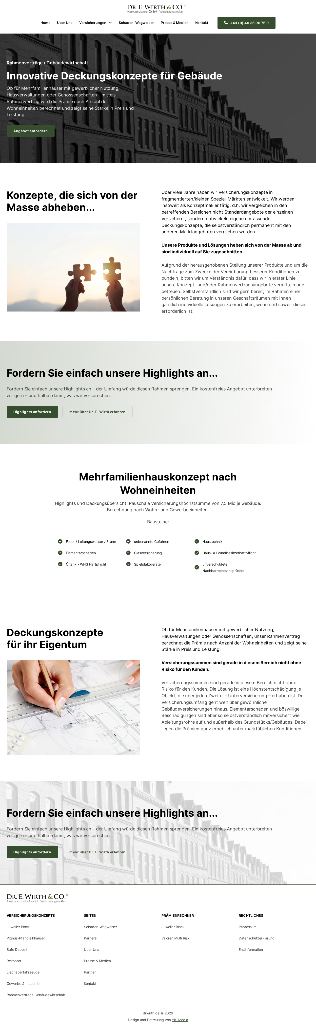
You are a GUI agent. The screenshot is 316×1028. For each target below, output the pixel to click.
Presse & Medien (175, 22)
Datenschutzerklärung (257, 938)
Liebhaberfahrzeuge (23, 972)
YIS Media (180, 1020)
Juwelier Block (18, 927)
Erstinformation (251, 949)
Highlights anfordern (32, 412)
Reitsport (14, 961)
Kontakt (201, 22)
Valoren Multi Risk (175, 938)
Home (45, 22)
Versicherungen (92, 22)
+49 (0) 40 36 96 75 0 (249, 23)
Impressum (248, 927)
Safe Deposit (17, 949)
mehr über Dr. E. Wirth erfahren (97, 412)
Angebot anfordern (30, 131)
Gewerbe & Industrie (23, 983)
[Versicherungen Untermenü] (110, 22)
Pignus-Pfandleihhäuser (26, 938)
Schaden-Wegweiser (136, 22)
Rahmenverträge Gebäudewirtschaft (36, 995)
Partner (90, 972)
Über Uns (65, 22)
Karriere (90, 938)
